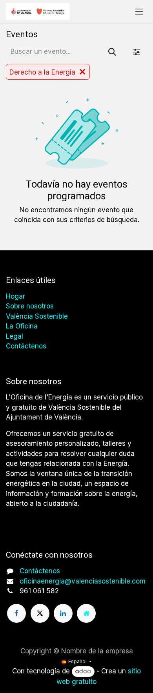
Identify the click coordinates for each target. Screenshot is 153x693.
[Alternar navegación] (139, 11)
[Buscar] (112, 52)
